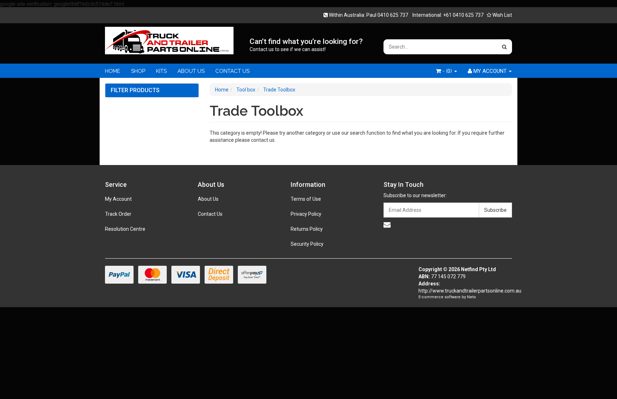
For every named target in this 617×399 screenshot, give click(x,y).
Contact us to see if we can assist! (288, 49)
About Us (208, 199)
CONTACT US (232, 71)
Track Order (118, 214)
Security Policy (307, 244)
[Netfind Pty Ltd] (169, 38)
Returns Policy (307, 229)
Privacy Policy (306, 214)
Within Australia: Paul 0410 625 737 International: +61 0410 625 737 (405, 15)
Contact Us (210, 214)
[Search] (504, 46)
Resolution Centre (125, 229)
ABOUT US (191, 71)
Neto (471, 297)
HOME (112, 71)
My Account (118, 199)
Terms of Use (306, 199)
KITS (161, 71)
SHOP (138, 71)
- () (447, 71)
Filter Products (135, 90)
